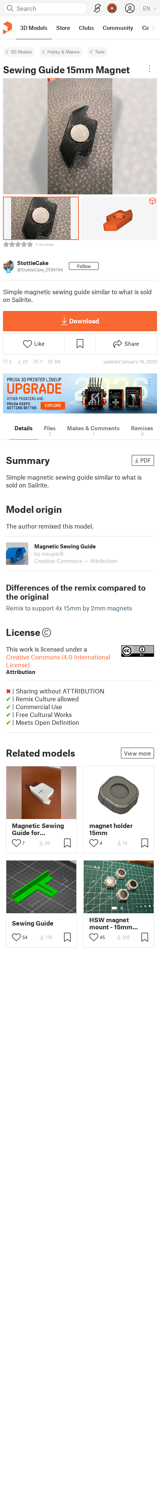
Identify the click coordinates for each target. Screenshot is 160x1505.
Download (84, 320)
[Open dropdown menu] (149, 68)
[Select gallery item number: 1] (114, 908)
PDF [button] (145, 460)
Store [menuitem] (63, 27)
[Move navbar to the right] (152, 27)
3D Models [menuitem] (33, 27)
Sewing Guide (33, 923)
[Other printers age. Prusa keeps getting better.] (80, 393)
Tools (100, 51)
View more (137, 753)
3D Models (21, 51)
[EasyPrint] (97, 8)
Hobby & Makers (63, 51)
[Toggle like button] (16, 842)
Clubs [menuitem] (86, 27)
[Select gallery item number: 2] (121, 908)
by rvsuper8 (49, 553)
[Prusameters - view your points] (112, 8)
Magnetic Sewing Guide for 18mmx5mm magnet (38, 829)
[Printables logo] (7, 27)
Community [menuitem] (118, 27)
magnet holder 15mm (111, 829)
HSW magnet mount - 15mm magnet (110, 923)
